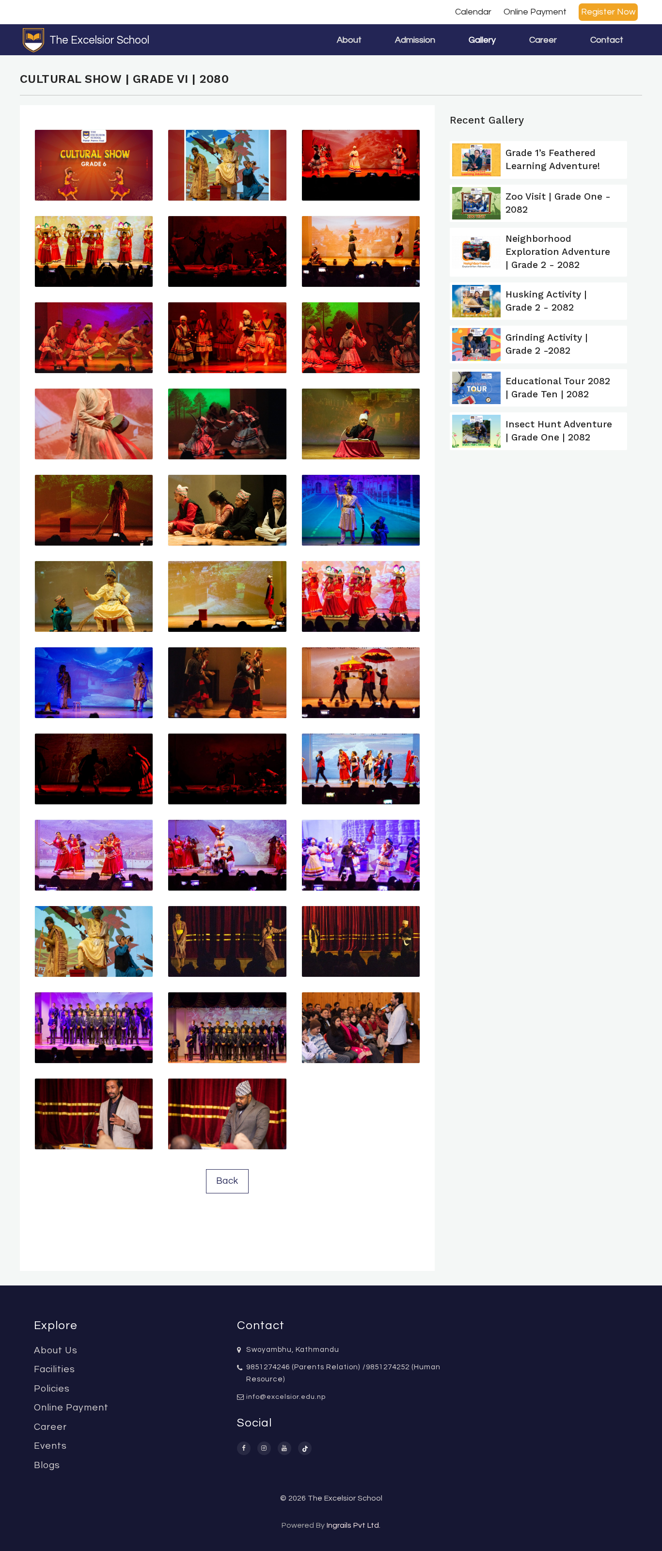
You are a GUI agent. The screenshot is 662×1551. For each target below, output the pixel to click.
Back (227, 1181)
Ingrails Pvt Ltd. (353, 1525)
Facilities (54, 1369)
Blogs (47, 1465)
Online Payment (535, 11)
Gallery (482, 40)
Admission (415, 40)
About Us (56, 1350)
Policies (52, 1389)
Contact (606, 40)
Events (50, 1446)
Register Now (608, 11)
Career (543, 40)
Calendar (473, 11)
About (349, 40)
